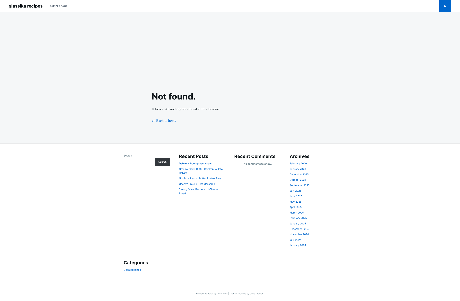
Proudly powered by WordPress (212, 293)
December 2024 (299, 228)
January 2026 (298, 168)
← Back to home (164, 120)
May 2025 (296, 201)
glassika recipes (26, 6)
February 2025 (298, 217)
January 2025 (298, 223)
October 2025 (298, 179)
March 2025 (297, 212)
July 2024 (295, 239)
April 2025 (296, 206)
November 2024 (299, 234)
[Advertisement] (230, 49)
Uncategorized (132, 269)
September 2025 (300, 185)
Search (128, 155)
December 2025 (299, 174)
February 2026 (298, 163)
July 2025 (295, 190)
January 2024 (298, 245)
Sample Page (58, 6)
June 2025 (296, 196)
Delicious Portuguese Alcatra (196, 163)
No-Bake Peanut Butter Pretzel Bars (200, 178)
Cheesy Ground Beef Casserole (197, 183)
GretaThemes (256, 293)
